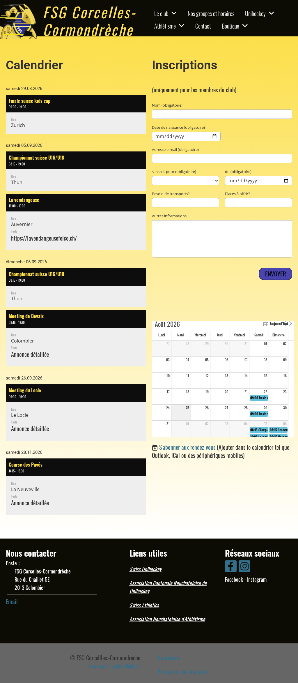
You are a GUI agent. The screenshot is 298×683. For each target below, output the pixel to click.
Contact (203, 26)
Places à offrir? (237, 193)
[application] (223, 379)
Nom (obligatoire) (167, 105)
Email (12, 601)
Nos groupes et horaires (211, 13)
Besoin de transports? (171, 193)
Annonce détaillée (30, 354)
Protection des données (182, 671)
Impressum (169, 657)
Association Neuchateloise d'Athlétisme (167, 619)
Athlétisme (165, 26)
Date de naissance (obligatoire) (178, 127)
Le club (161, 13)
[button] (76, 114)
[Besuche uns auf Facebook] (231, 567)
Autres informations (169, 215)
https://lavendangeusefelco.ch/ (44, 238)
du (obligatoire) (238, 171)
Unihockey (255, 13)
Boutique (230, 26)
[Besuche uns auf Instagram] (244, 567)
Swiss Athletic (143, 605)
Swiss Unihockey (146, 569)
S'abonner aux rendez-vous (187, 447)
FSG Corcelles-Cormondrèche (89, 20)
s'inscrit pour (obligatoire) (174, 171)
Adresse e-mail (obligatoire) (175, 149)
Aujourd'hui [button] (275, 324)
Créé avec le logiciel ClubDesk (114, 666)
